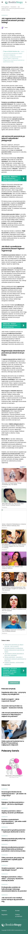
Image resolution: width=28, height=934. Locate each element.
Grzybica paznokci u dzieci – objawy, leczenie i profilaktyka (12, 812)
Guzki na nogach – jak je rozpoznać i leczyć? (10, 700)
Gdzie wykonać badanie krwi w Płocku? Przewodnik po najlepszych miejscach (12, 743)
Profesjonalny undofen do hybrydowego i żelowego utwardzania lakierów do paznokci (14, 889)
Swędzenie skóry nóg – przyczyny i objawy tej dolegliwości (13, 693)
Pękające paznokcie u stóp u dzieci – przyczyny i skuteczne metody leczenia (12, 878)
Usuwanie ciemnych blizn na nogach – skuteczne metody (12, 707)
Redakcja (4, 910)
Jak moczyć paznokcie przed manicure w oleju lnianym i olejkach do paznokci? (12, 714)
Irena (6, 27)
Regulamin (4, 914)
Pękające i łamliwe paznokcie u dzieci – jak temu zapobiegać (12, 803)
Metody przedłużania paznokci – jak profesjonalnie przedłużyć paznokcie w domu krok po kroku (13, 849)
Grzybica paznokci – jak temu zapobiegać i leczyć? (12, 869)
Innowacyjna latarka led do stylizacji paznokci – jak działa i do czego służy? (13, 794)
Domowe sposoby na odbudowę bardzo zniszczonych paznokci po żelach (14, 649)
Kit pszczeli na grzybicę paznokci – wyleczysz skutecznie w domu (13, 831)
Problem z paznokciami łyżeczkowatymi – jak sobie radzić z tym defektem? (13, 821)
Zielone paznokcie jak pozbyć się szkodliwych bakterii (13, 839)
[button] (2, 2)
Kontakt (17, 910)
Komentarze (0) (14, 682)
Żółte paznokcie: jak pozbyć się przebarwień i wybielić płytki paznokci (12, 859)
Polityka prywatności (18, 915)
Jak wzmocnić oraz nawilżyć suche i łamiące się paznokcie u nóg (12, 899)
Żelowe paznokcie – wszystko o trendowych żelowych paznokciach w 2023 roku (15, 658)
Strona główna (5, 7)
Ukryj (22, 51)
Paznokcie (13, 7)
